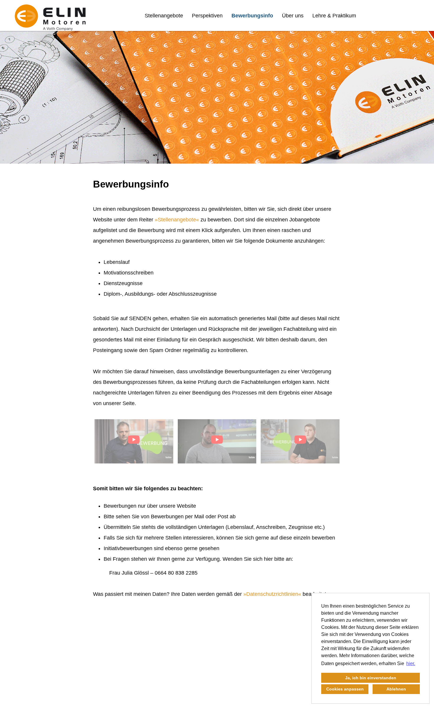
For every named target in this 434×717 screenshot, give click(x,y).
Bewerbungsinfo (252, 16)
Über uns (293, 16)
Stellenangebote (164, 16)
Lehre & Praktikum (334, 16)
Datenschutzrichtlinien (272, 594)
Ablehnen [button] (396, 689)
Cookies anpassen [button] (345, 689)
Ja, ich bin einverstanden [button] (370, 677)
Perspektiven (207, 16)
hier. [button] (410, 663)
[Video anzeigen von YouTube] (133, 441)
